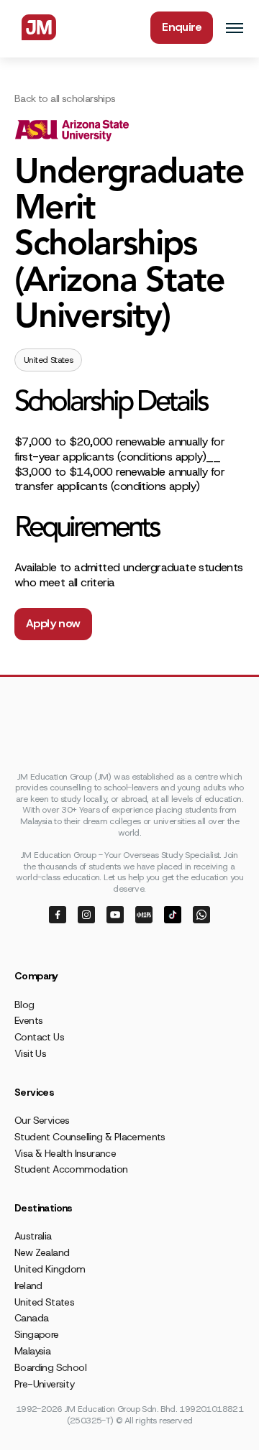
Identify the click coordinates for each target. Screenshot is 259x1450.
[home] (35, 27)
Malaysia (32, 1350)
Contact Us (39, 1036)
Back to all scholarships (65, 98)
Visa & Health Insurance (65, 1153)
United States (44, 1302)
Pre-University (44, 1383)
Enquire (181, 26)
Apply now (53, 623)
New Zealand (41, 1252)
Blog (24, 1004)
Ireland (28, 1285)
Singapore (36, 1334)
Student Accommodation (70, 1169)
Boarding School (50, 1367)
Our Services (42, 1120)
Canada (31, 1317)
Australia (33, 1235)
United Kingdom (50, 1268)
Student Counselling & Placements (89, 1136)
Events (28, 1020)
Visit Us (30, 1053)
